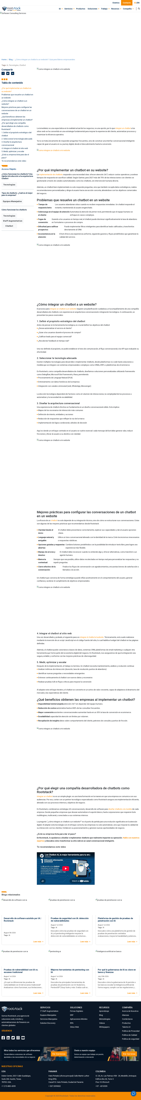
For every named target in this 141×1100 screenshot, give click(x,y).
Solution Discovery (47, 1023)
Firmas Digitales (76, 1011)
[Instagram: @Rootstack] (18, 1036)
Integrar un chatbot (45, 796)
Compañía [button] (127, 9)
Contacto (127, 3)
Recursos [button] (115, 9)
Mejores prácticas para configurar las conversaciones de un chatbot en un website (17, 110)
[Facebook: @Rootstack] (3, 1036)
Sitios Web (74, 1027)
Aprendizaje (104, 1011)
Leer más (37, 942)
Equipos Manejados (12, 201)
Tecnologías (9, 185)
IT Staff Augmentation (49, 1011)
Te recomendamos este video (14, 161)
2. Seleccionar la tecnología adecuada (17, 139)
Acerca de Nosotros (130, 1011)
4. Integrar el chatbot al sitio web (15, 148)
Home (4, 59)
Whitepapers (104, 1027)
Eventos (116, 3)
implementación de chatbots (51, 174)
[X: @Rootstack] (13, 1036)
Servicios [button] (68, 9)
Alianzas (125, 1015)
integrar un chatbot (123, 128)
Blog (11, 59)
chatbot (54, 520)
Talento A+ (126, 1027)
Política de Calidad (129, 1035)
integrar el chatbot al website (92, 637)
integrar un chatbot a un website (63, 309)
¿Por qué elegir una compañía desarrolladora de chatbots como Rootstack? (15, 126)
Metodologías (104, 1019)
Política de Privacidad (130, 1031)
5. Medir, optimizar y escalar (13, 151)
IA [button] (60, 9)
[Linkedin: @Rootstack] (8, 1036)
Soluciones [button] (92, 9)
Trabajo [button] (104, 9)
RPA (71, 1023)
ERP (71, 1015)
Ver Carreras (129, 1054)
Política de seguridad (130, 1039)
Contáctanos (127, 1019)
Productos (80, 9)
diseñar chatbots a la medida (120, 809)
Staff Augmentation (12, 221)
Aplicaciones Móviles (78, 1019)
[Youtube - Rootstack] (23, 1036)
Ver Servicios (58, 1054)
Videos (102, 1023)
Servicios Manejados (48, 1019)
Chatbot (9, 226)
